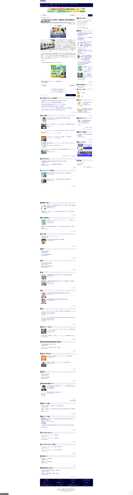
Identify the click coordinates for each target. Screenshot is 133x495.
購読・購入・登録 (74, 4)
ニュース (46, 4)
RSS (82, 96)
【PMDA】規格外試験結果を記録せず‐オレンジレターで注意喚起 (53, 104)
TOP (42, 4)
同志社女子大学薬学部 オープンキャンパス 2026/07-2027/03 (59, 362)
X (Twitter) (83, 92)
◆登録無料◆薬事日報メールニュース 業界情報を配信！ (52, 81)
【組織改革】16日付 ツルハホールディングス (50, 236)
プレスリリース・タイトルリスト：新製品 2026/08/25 (51, 446)
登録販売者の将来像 (45, 251)
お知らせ (73, 482)
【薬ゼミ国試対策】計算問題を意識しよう (55, 392)
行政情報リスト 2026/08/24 (46, 461)
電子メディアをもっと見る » (87, 129)
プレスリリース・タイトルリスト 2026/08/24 (50, 438)
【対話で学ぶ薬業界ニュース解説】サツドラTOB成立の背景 (52, 405)
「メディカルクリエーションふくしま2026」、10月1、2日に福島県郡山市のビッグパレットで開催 (87, 76)
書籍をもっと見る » (89, 127)
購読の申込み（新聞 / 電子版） (58, 89)
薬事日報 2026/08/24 (45, 377)
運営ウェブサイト (46, 482)
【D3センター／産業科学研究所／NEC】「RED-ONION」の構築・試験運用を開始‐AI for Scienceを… (87, 44)
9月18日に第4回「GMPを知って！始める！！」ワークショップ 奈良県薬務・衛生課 (57, 335)
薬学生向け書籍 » (73, 400)
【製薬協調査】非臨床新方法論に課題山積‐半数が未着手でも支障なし (54, 100)
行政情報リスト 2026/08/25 (46, 458)
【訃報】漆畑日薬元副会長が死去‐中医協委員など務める (57, 299)
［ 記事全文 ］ (43, 60)
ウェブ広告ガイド (81, 162)
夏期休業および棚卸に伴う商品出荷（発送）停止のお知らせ (87, 110)
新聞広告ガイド (80, 164)
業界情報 (51, 4)
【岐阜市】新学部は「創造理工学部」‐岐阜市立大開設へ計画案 (53, 109)
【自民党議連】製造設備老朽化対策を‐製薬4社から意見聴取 (52, 106)
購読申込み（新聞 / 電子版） (83, 21)
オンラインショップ (81, 25)
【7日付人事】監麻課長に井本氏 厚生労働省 (55, 239)
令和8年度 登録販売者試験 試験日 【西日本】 (50, 473)
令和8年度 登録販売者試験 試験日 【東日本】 (50, 470)
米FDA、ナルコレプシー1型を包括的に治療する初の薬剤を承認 (59, 179)
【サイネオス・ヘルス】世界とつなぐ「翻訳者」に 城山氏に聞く (59, 136)
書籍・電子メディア (65, 4)
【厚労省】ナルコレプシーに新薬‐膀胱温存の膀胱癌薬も (51, 102)
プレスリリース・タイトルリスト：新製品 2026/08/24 (51, 449)
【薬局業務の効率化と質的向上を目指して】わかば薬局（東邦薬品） (60, 274)
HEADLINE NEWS (46, 17)
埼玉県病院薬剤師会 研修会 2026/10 (48, 344)
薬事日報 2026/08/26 (45, 374)
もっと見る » (73, 112)
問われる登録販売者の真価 (46, 254)
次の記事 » (72, 15)
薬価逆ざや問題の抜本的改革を (47, 266)
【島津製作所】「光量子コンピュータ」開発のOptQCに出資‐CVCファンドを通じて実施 (57, 211)
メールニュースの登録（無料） (58, 91)
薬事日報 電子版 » (50, 62)
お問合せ (86, 482)
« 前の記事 (44, 15)
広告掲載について (60, 482)
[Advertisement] (58, 194)
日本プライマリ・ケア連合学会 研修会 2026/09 (50, 347)
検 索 (70, 95)
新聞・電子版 (57, 4)
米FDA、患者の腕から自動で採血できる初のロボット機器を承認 (59, 172)
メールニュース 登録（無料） (83, 28)
